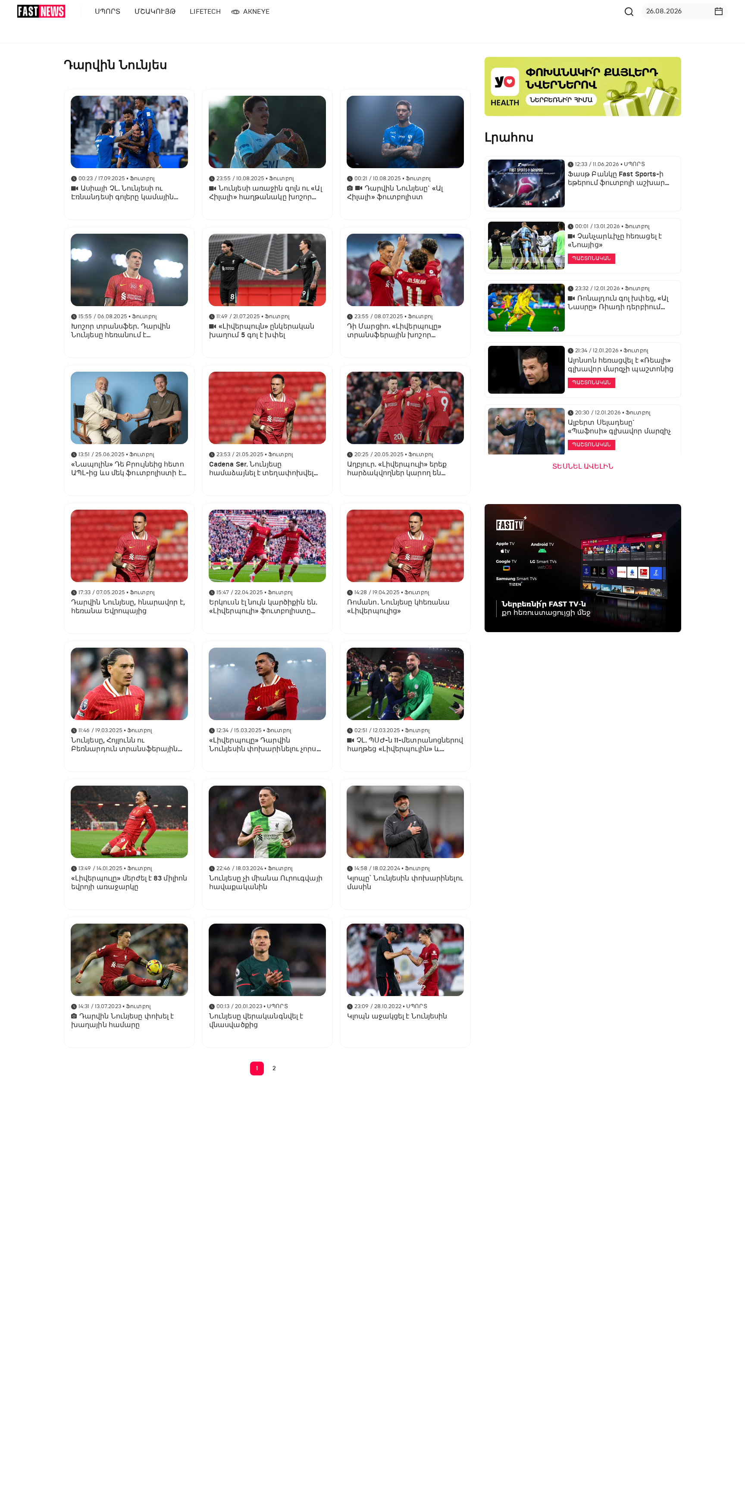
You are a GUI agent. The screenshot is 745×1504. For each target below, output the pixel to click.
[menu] (354, 11)
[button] (718, 11)
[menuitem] (106, 11)
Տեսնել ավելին (582, 466)
